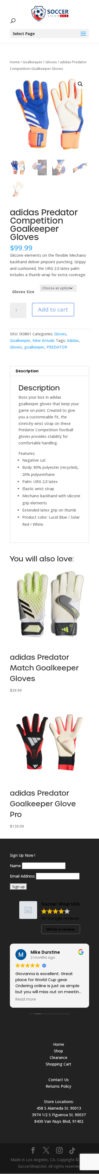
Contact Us (58, 1079)
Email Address (22, 876)
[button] (80, 84)
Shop (58, 1050)
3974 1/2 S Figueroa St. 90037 (59, 1114)
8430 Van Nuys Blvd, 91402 (58, 1121)
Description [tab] (27, 370)
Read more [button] (25, 999)
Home (15, 61)
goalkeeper (34, 347)
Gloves (51, 61)
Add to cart (53, 309)
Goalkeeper (32, 61)
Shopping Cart (58, 1064)
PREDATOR (56, 347)
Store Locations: (59, 1101)
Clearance (58, 1057)
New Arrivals (43, 340)
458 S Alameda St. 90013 (59, 1108)
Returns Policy (58, 1086)
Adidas (73, 340)
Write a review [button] (60, 929)
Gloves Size (23, 291)
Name (15, 865)
